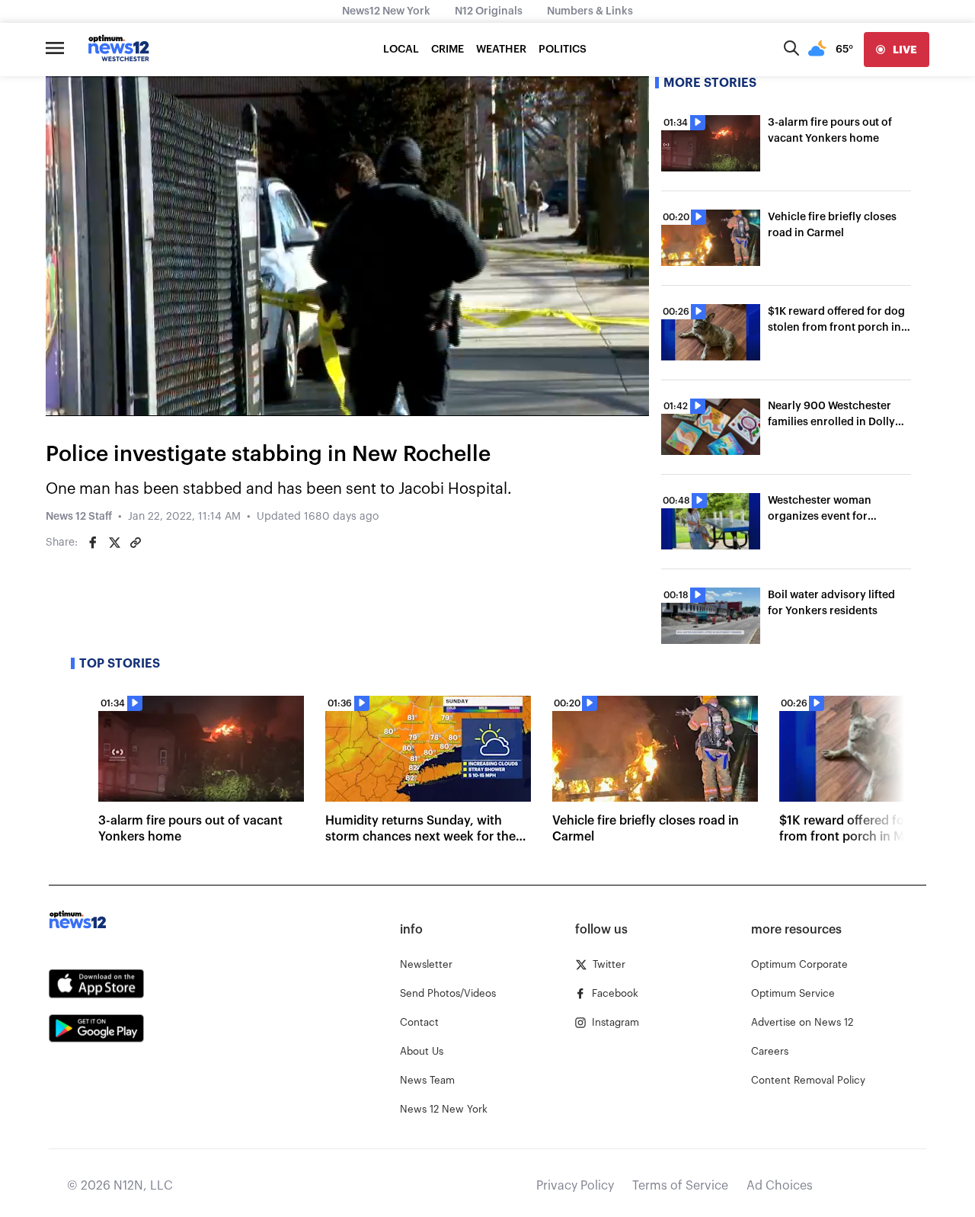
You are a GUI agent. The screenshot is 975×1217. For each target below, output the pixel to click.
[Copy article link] (135, 542)
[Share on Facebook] (93, 542)
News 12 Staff (79, 516)
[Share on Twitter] (114, 542)
